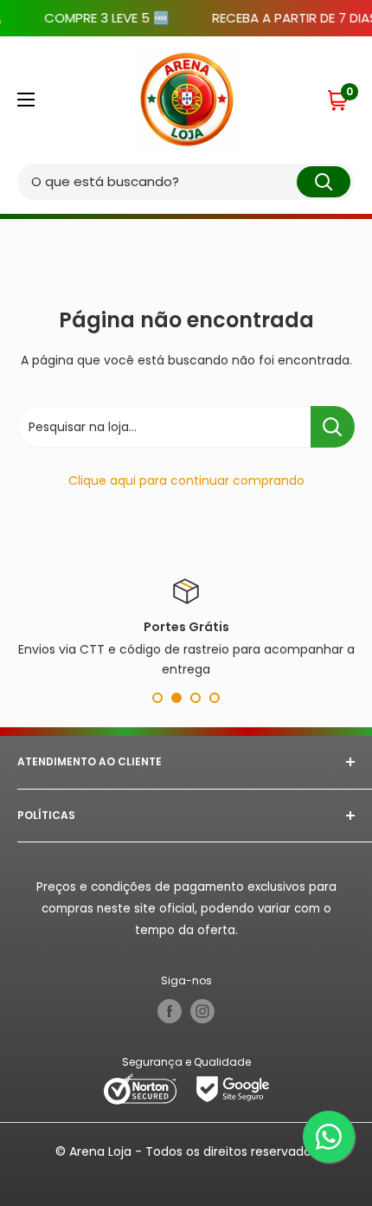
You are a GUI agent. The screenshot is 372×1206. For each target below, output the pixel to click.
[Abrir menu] (26, 99)
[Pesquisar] (323, 181)
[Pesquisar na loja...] (333, 427)
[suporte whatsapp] (329, 1137)
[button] (340, 100)
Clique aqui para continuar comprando (186, 480)
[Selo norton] (141, 1087)
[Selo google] (232, 1087)
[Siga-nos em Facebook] (169, 1011)
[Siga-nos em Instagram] (202, 1011)
